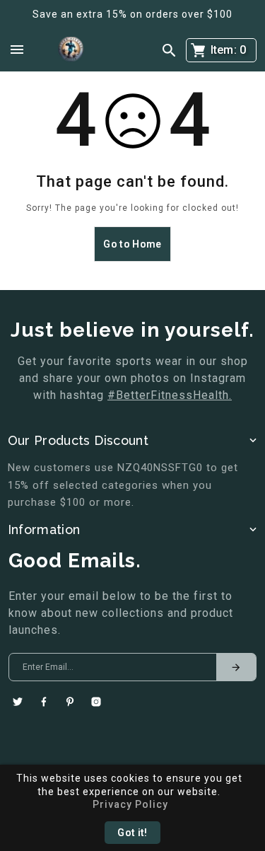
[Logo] (71, 50)
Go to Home (132, 244)
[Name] (236, 667)
